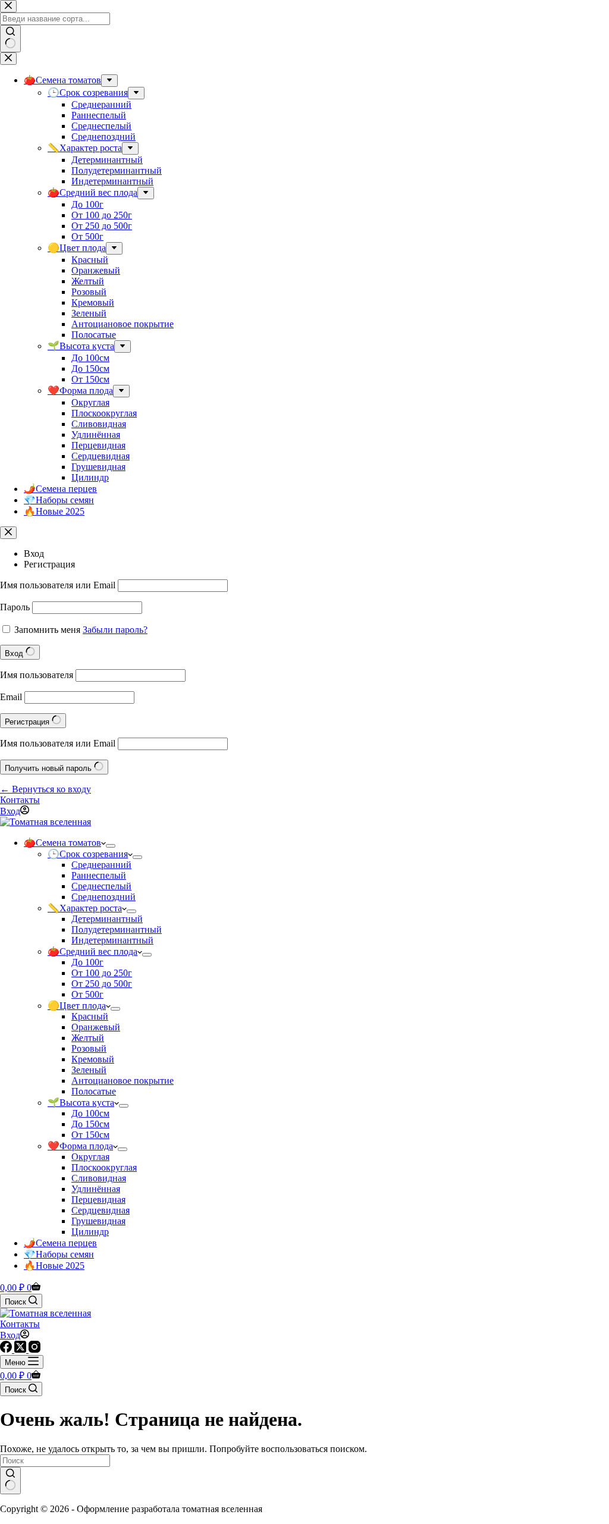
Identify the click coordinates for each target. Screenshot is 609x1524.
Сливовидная (98, 1178)
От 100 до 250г (101, 973)
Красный (89, 1016)
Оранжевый (95, 1027)
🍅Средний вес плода (92, 951)
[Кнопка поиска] (10, 1480)
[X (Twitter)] (21, 1349)
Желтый (87, 1038)
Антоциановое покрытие (122, 1080)
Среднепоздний (103, 897)
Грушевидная (98, 1221)
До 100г (87, 962)
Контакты (20, 800)
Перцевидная (98, 1199)
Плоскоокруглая (104, 1167)
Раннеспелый (98, 875)
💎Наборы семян (59, 1254)
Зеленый (88, 1070)
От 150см (90, 1135)
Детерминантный (107, 919)
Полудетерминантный (116, 929)
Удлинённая (95, 1189)
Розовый (88, 1048)
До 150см (90, 1124)
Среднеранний (101, 865)
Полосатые (93, 1091)
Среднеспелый (101, 886)
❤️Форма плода (80, 1146)
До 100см (90, 1113)
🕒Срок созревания (88, 854)
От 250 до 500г (101, 984)
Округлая (90, 1157)
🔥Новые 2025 (54, 1265)
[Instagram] (34, 1349)
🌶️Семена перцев (60, 1243)
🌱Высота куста (81, 1102)
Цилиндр (90, 1232)
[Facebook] (7, 1349)
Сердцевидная (100, 1210)
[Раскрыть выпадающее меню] (110, 846)
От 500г (87, 994)
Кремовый (92, 1059)
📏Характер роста (85, 908)
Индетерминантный (112, 940)
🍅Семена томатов (62, 843)
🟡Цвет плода (77, 1006)
